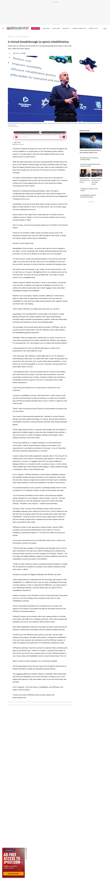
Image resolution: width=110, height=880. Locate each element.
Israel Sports (25, 36)
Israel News (18, 36)
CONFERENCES (35, 28)
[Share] (9, 53)
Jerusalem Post (11, 36)
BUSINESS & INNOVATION (79, 28)
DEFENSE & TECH (93, 28)
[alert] (13, 863)
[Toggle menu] (3, 28)
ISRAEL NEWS (46, 28)
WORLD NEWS (56, 28)
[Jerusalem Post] (16, 28)
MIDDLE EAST (66, 28)
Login (105, 28)
